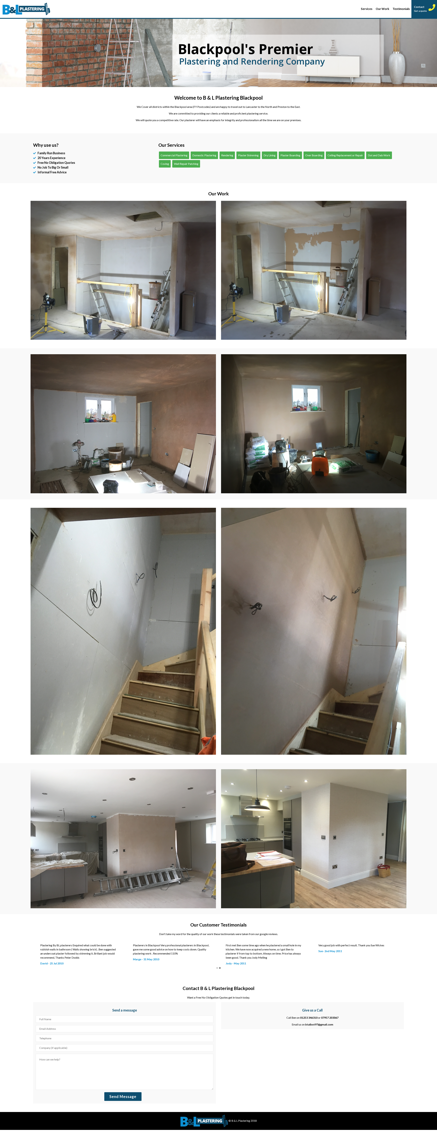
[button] (217, 972)
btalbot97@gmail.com (319, 1028)
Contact (420, 8)
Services (366, 9)
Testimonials (401, 9)
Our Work (382, 9)
